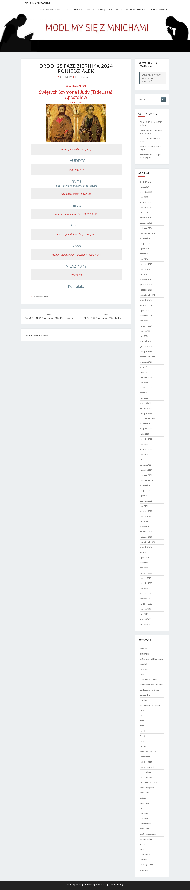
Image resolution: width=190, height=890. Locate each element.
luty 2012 (144, 614)
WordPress (101, 884)
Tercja (76, 205)
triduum (143, 859)
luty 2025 (144, 274)
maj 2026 (144, 197)
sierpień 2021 (146, 490)
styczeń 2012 (145, 619)
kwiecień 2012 (146, 603)
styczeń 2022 (145, 464)
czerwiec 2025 (146, 253)
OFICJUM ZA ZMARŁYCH (158, 9)
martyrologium (147, 787)
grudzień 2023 (146, 346)
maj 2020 (144, 567)
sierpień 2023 (146, 367)
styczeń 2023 (145, 403)
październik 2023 (147, 356)
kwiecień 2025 (146, 264)
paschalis (144, 813)
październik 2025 (147, 233)
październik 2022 (147, 418)
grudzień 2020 (146, 531)
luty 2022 (144, 459)
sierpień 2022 (146, 428)
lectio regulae (146, 777)
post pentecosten (148, 834)
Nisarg (119, 884)
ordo (142, 808)
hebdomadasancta (148, 751)
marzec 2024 (145, 331)
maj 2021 (144, 506)
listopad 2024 (146, 289)
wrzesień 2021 (146, 485)
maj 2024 (144, 320)
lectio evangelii (147, 767)
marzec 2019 (145, 598)
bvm (142, 674)
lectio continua (146, 761)
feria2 (142, 715)
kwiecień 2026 (146, 202)
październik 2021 (147, 480)
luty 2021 (144, 521)
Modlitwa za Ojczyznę (95, 9)
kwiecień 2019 (146, 593)
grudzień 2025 (146, 223)
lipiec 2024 (144, 310)
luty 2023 (144, 398)
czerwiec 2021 (146, 501)
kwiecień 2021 (146, 511)
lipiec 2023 (144, 372)
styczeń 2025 (145, 279)
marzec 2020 (145, 578)
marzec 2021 (145, 516)
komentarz (145, 756)
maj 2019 (144, 588)
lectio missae (146, 772)
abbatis (143, 648)
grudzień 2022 (146, 408)
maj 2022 (144, 444)
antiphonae (145, 653)
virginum (144, 870)
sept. (142, 849)
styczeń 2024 (145, 341)
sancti (142, 844)
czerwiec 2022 (146, 439)
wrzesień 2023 (146, 362)
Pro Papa (78, 9)
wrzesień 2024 (146, 300)
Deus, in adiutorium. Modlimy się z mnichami (152, 78)
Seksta (76, 225)
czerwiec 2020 (146, 562)
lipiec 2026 (144, 186)
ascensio (144, 669)
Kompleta (76, 286)
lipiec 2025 (144, 248)
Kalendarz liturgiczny (135, 9)
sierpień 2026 (146, 181)
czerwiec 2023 (146, 377)
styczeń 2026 (145, 217)
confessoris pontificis (149, 689)
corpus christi (146, 695)
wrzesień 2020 (146, 547)
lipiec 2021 (144, 495)
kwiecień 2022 (146, 449)
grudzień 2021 (146, 470)
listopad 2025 (146, 228)
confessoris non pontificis (151, 684)
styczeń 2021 (145, 526)
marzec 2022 (145, 454)
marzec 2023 (145, 392)
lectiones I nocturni (148, 782)
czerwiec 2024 (146, 315)
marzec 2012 (145, 609)
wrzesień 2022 (146, 423)
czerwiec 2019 (146, 583)
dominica (144, 700)
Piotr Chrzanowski (84, 77)
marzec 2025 (145, 269)
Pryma (76, 181)
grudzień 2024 (146, 284)
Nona (76, 245)
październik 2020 (147, 542)
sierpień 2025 (146, 243)
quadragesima (146, 839)
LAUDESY (76, 160)
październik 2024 (147, 295)
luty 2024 (144, 336)
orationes (144, 803)
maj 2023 (144, 382)
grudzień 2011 (146, 624)
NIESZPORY (76, 266)
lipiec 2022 (144, 434)
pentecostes (145, 823)
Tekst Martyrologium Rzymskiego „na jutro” (76, 185)
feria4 (142, 725)
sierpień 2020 (146, 552)
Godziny (67, 9)
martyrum (144, 792)
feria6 (142, 736)
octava (143, 797)
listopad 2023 (146, 351)
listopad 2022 (146, 413)
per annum (145, 828)
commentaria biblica (149, 679)
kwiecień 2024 (146, 325)
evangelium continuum (150, 705)
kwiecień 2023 (146, 387)
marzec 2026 (145, 207)
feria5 (142, 731)
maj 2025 (144, 259)
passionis (144, 818)
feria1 (142, 710)
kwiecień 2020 (146, 573)
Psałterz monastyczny (50, 9)
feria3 (142, 720)
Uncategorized (41, 296)
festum (143, 746)
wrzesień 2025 (146, 238)
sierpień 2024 (146, 305)
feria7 (142, 741)
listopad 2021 (146, 475)
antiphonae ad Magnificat (151, 658)
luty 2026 (144, 212)
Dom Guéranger (115, 9)
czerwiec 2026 (146, 192)
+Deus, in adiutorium (36, 3)
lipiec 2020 (144, 557)
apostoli (143, 664)
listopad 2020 (146, 537)
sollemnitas (145, 854)
